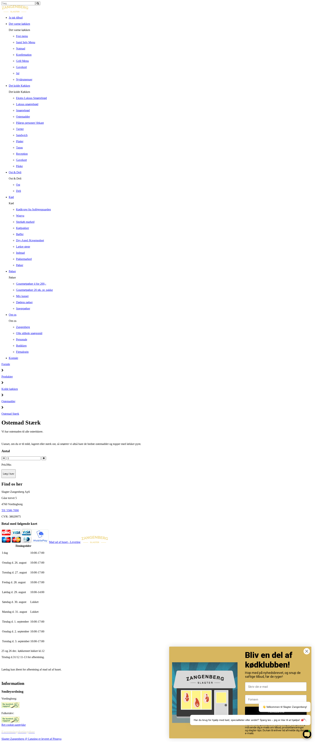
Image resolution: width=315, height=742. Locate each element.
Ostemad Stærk (10, 413)
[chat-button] (307, 734)
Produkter (7, 376)
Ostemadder (8, 401)
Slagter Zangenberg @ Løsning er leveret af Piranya (31, 738)
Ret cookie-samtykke (13, 724)
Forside (5, 364)
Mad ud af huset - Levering (64, 542)
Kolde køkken (9, 388)
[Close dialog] (307, 651)
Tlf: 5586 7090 (10, 510)
